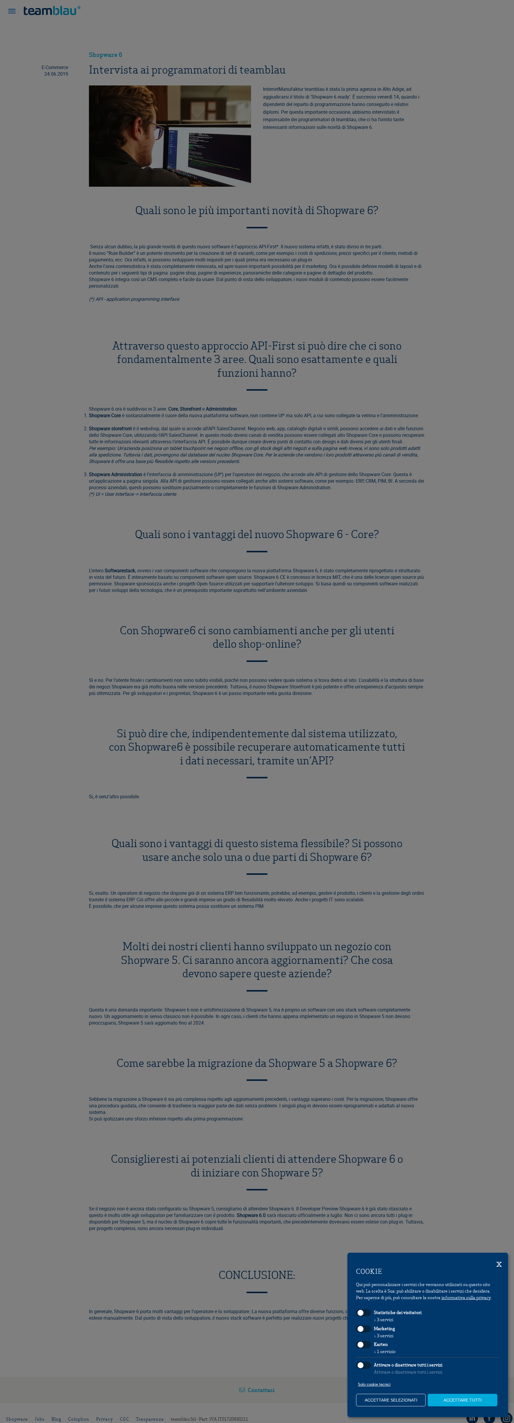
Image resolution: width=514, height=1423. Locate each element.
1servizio (385, 1351)
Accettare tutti (463, 1400)
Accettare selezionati (391, 1400)
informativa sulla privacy (466, 1297)
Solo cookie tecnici (374, 1384)
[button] (12, 12)
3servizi (383, 1319)
